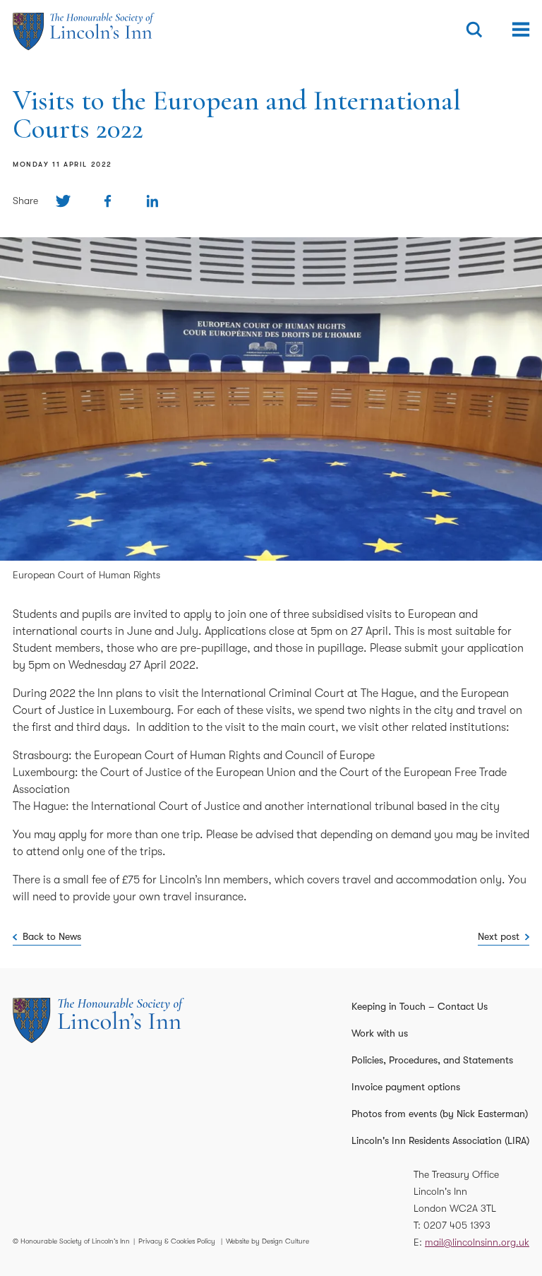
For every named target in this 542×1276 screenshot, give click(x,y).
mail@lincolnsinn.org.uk (477, 1242)
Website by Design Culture (267, 1241)
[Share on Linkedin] (152, 201)
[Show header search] (474, 29)
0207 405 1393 (456, 1225)
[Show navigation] (521, 29)
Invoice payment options (405, 1086)
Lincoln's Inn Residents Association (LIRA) (440, 1140)
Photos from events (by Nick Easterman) (439, 1113)
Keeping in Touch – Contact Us (419, 1006)
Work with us (379, 1033)
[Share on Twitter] (63, 201)
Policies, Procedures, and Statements (432, 1060)
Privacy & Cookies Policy (176, 1241)
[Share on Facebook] (108, 201)
